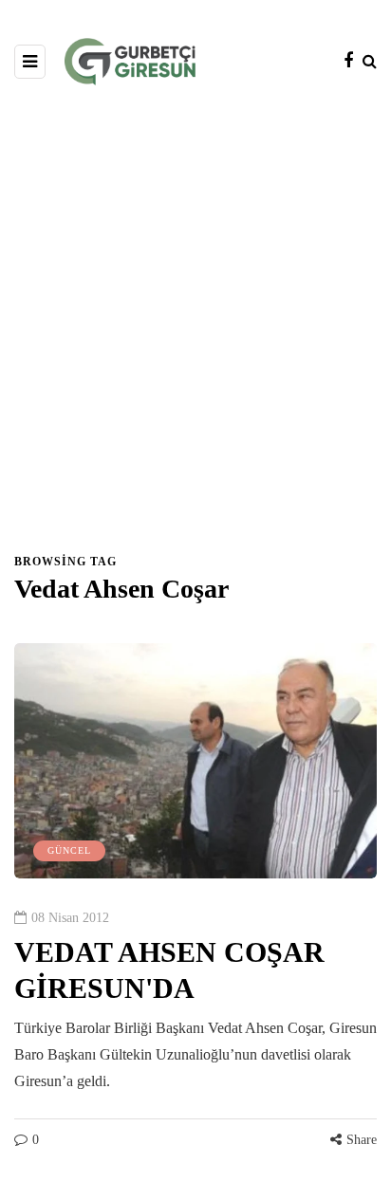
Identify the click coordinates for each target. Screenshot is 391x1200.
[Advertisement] (195, 328)
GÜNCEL (69, 850)
